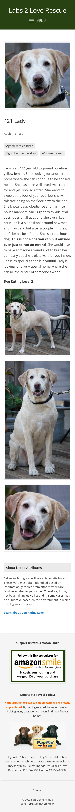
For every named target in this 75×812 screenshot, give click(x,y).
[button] (37, 20)
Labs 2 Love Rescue (37, 10)
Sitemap (37, 790)
